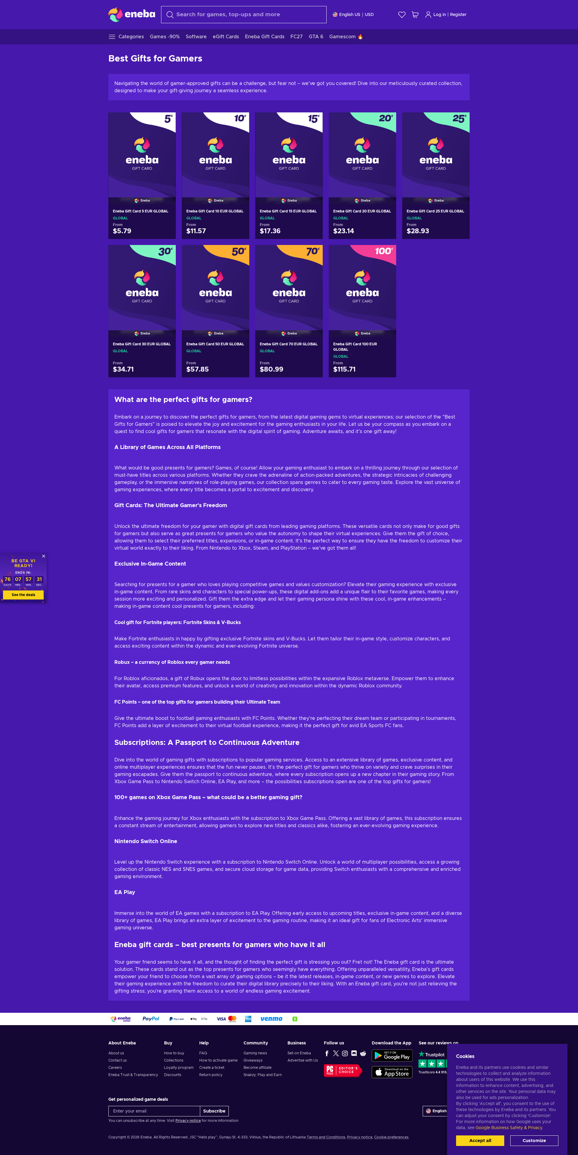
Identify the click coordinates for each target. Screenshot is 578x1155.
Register (458, 15)
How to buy (174, 1053)
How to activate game (218, 1060)
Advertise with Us (302, 1060)
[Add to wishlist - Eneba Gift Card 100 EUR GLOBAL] (386, 254)
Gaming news (255, 1053)
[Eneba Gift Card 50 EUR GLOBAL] (215, 283)
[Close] (43, 556)
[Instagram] (345, 1053)
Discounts (172, 1075)
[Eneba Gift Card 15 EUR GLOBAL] (289, 150)
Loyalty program (179, 1067)
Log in (440, 15)
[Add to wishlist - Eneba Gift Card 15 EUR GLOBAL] (312, 122)
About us (116, 1053)
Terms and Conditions (326, 1137)
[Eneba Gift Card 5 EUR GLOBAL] (142, 150)
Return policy (210, 1075)
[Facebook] (327, 1053)
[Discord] (354, 1053)
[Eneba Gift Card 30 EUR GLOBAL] (142, 283)
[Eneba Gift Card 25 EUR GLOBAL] (436, 150)
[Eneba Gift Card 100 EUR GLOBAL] (362, 283)
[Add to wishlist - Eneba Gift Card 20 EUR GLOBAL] (386, 122)
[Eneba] (131, 14)
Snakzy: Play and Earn (263, 1075)
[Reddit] (363, 1053)
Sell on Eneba (299, 1053)
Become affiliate (258, 1067)
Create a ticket (211, 1067)
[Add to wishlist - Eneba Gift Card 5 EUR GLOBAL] (165, 122)
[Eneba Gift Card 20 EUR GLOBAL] (362, 150)
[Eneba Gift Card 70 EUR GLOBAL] (289, 283)
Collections (173, 1060)
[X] (336, 1053)
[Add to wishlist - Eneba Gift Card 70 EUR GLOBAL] (312, 254)
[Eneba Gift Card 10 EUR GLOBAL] (215, 150)
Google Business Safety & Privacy (509, 1128)
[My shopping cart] (415, 14)
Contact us (117, 1060)
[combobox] (243, 14)
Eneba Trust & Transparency (133, 1075)
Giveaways (253, 1060)
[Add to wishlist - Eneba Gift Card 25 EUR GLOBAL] (459, 122)
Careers (115, 1067)
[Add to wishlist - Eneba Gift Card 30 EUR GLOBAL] (165, 254)
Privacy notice (188, 1120)
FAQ (203, 1053)
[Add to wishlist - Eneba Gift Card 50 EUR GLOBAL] (239, 254)
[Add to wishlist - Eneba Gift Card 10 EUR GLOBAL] (239, 122)
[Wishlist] (402, 14)
